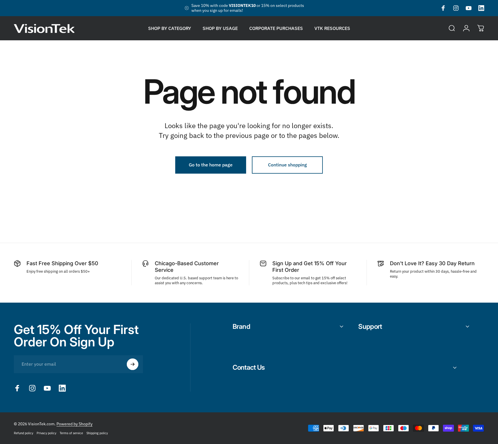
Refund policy (23, 433)
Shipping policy (97, 433)
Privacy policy (46, 433)
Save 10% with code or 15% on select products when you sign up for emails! (247, 8)
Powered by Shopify (74, 423)
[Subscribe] (132, 364)
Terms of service (71, 433)
